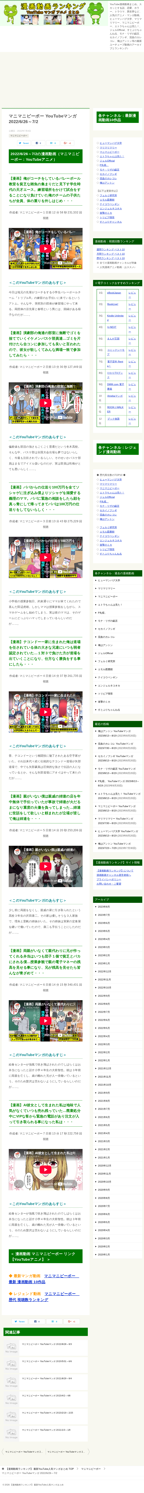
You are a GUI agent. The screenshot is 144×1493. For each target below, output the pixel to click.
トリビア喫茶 (107, 217)
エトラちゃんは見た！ (112, 156)
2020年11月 (104, 1173)
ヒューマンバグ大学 (111, 143)
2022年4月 (104, 1036)
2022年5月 (104, 1028)
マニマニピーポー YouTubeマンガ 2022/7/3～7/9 (68, 1452)
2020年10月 (104, 1181)
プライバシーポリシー (109, 879)
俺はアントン (107, 182)
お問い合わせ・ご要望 (109, 883)
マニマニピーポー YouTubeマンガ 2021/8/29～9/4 (47, 1378)
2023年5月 (104, 931)
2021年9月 (104, 1092)
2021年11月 (104, 1076)
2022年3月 (104, 1044)
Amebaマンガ (115, 395)
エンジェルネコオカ (111, 208)
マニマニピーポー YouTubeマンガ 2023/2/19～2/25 (47, 1413)
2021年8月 (104, 1100)
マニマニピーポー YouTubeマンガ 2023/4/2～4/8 (46, 1395)
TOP (40, 1468)
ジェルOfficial (107, 160)
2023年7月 (104, 915)
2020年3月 (104, 1238)
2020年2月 (104, 1246)
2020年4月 (104, 1230)
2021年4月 (104, 1133)
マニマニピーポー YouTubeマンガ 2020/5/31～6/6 (47, 1361)
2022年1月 (104, 1060)
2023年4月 (104, 939)
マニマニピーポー (18, 135)
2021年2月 (104, 1149)
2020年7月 (104, 1206)
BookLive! (112, 304)
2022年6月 (104, 1020)
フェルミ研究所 (108, 195)
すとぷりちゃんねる (111, 553)
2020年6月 (104, 1214)
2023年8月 (104, 906)
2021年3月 (104, 1141)
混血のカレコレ (108, 178)
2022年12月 (104, 971)
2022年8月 (104, 1003)
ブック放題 (113, 418)
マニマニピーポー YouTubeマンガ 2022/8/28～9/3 (47, 1344)
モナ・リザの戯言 (109, 169)
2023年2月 (104, 955)
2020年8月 (104, 1198)
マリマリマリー (108, 147)
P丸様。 (104, 165)
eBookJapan (114, 292)
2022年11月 (104, 979)
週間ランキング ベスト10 (111, 249)
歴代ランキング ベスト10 (111, 258)
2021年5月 (104, 1125)
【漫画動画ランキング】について (115, 870)
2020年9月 (104, 1189)
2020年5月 (104, 1222)
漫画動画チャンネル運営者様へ (114, 875)
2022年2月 (104, 1052)
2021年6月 (104, 1117)
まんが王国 (113, 338)
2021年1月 (104, 1157)
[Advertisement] (72, 78)
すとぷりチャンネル (111, 221)
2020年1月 (104, 1254)
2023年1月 (104, 963)
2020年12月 (104, 1165)
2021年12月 (104, 1068)
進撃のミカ (106, 212)
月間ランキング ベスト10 (111, 253)
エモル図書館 (107, 199)
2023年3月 (104, 947)
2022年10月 (104, 987)
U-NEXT (111, 327)
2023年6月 (104, 923)
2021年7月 (104, 1108)
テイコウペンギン (109, 204)
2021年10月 (104, 1084)
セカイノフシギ (108, 174)
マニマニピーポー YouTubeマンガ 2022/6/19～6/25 (25, 1452)
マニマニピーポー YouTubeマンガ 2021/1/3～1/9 (46, 1430)
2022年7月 (104, 1012)
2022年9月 (104, 995)
